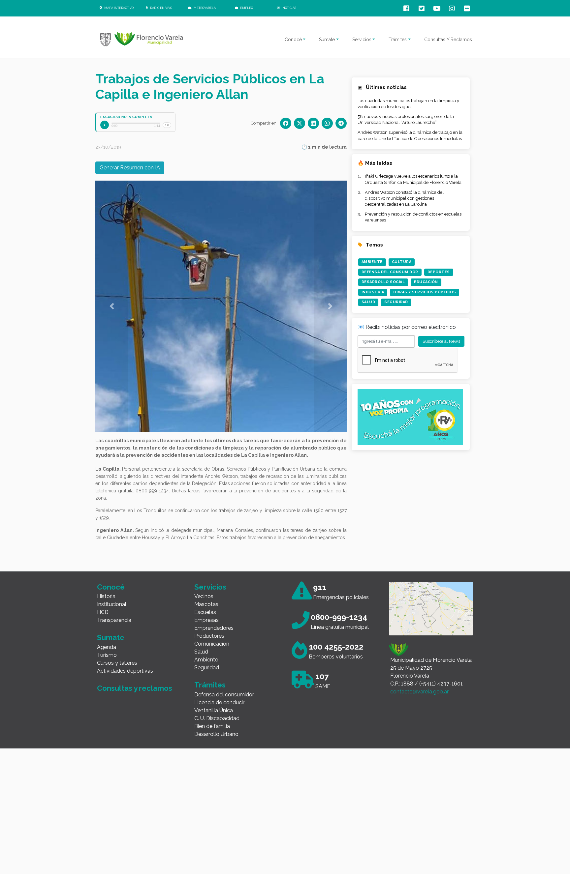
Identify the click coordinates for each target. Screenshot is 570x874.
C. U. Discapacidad (216, 718)
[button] (111, 306)
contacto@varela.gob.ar (419, 691)
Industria (373, 292)
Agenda (106, 647)
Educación (426, 282)
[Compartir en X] (299, 123)
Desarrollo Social (383, 282)
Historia (106, 596)
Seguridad (396, 302)
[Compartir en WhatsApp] (327, 123)
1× (167, 125)
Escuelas (205, 612)
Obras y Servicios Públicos (424, 292)
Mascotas (206, 604)
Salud (368, 302)
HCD (103, 612)
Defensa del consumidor (224, 694)
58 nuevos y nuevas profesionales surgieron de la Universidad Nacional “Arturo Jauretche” (406, 119)
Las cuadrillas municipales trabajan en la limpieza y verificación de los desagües (408, 103)
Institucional (111, 604)
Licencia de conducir (219, 702)
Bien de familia (212, 726)
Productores (209, 636)
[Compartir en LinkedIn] (313, 123)
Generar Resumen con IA (130, 167)
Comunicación (211, 644)
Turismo (107, 655)
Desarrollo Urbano (216, 734)
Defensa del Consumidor (390, 272)
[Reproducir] (104, 125)
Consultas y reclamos (134, 688)
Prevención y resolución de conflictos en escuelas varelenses (413, 217)
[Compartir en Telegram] (341, 123)
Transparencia (114, 620)
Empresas (206, 620)
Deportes (439, 272)
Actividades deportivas (125, 671)
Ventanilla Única (213, 710)
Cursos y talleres (117, 663)
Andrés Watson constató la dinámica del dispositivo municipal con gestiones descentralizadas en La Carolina (404, 198)
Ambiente (372, 262)
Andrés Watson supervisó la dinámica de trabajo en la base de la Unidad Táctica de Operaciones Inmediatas (410, 135)
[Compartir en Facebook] (285, 123)
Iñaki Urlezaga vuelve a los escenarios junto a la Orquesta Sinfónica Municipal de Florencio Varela (413, 179)
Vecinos (203, 596)
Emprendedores (214, 628)
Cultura (402, 262)
